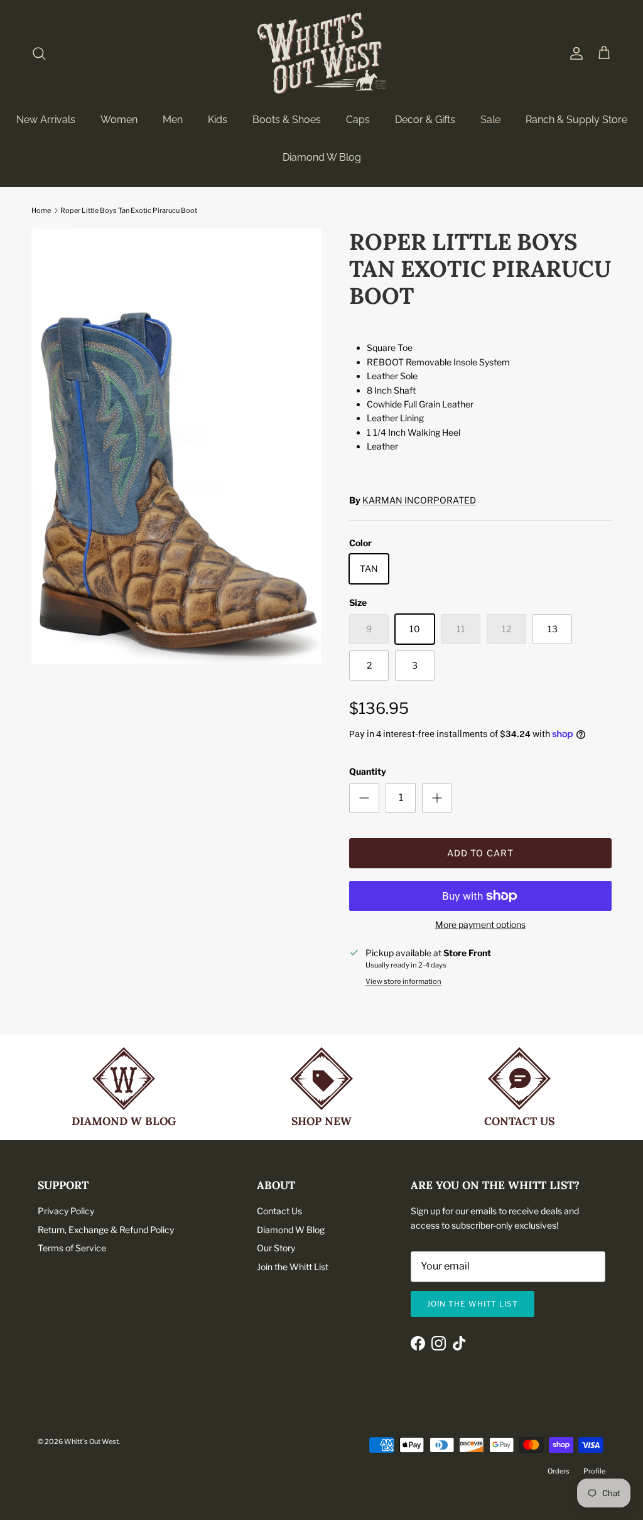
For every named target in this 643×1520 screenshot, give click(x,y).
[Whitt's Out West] (321, 53)
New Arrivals (45, 120)
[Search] (38, 53)
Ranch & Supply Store (576, 120)
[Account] (574, 53)
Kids (217, 120)
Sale (490, 120)
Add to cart (480, 853)
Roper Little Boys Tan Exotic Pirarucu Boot (128, 210)
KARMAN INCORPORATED (419, 500)
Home (41, 210)
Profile (594, 1471)
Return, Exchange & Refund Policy (106, 1229)
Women (119, 120)
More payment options (480, 925)
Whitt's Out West (91, 1441)
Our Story (276, 1247)
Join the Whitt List (292, 1266)
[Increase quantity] (437, 798)
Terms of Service (72, 1247)
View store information (403, 981)
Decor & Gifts (425, 120)
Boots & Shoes (286, 120)
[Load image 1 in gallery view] (176, 446)
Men (173, 120)
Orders (559, 1471)
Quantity (367, 771)
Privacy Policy (66, 1210)
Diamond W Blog (322, 157)
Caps (358, 120)
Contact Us (279, 1210)
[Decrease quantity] (364, 798)
